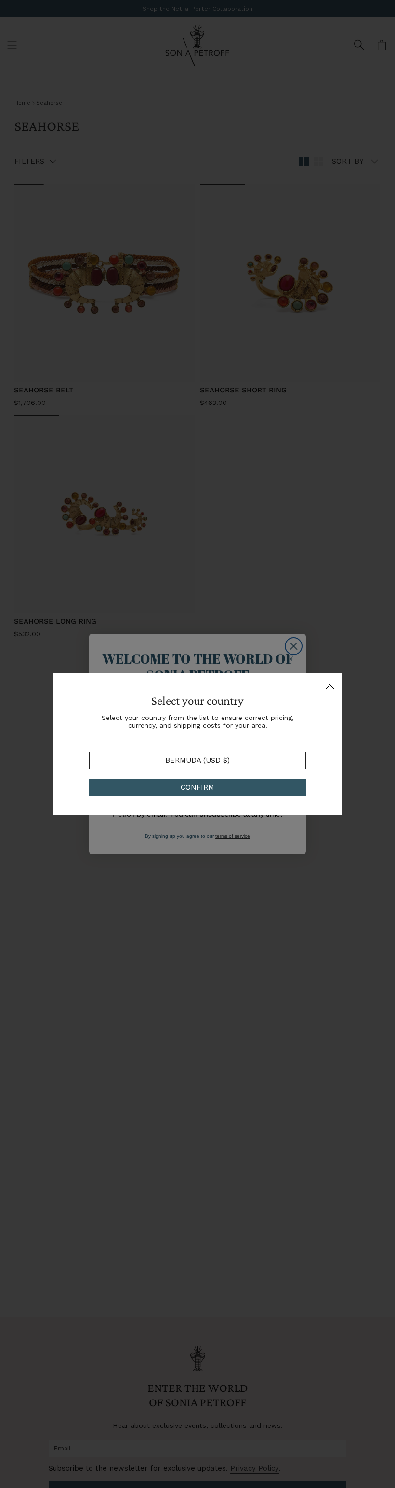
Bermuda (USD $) (197, 760)
